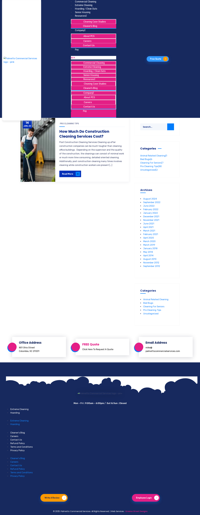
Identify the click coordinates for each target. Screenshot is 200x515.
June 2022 (149, 206)
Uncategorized (149, 170)
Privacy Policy (17, 450)
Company (79, 30)
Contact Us (89, 45)
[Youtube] (95, 486)
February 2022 (150, 209)
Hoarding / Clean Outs (86, 8)
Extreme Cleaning (83, 5)
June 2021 (148, 223)
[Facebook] (86, 486)
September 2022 (151, 202)
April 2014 (148, 255)
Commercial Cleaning (85, 1)
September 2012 (151, 266)
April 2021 (148, 227)
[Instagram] (114, 486)
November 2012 (151, 262)
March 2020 (149, 241)
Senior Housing (82, 12)
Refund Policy (17, 443)
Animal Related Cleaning (153, 155)
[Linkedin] (104, 486)
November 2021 (151, 220)
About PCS (88, 36)
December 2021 (151, 216)
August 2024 (150, 198)
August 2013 (149, 259)
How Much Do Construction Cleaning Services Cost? (84, 134)
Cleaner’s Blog (90, 26)
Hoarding (15, 412)
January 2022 (150, 213)
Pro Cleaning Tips (69, 123)
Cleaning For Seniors (151, 162)
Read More (67, 174)
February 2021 (150, 234)
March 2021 (149, 230)
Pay (77, 49)
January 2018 (150, 248)
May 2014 (148, 252)
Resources (80, 15)
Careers (14, 436)
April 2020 (148, 237)
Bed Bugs (146, 159)
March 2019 (149, 245)
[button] (93, 57)
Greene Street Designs (136, 511)
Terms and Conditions (21, 447)
